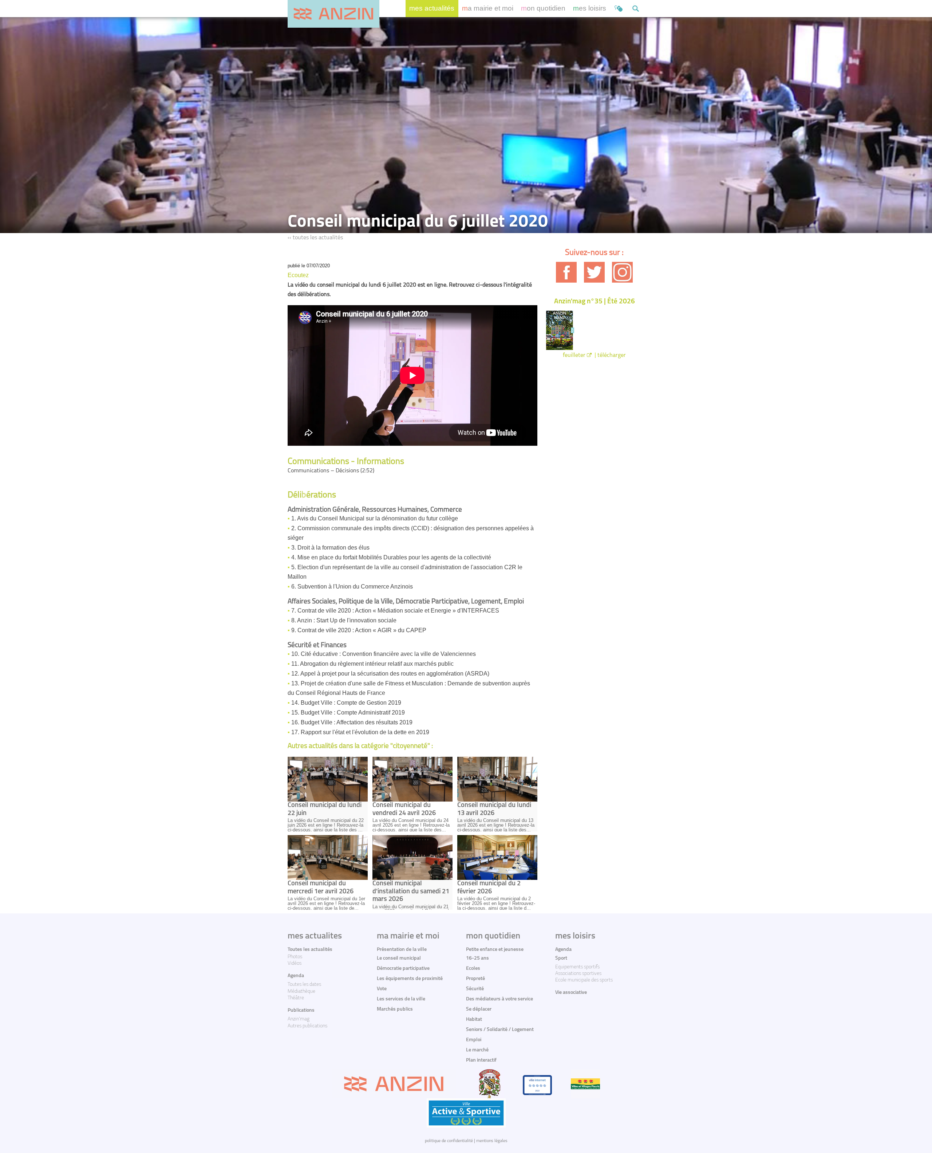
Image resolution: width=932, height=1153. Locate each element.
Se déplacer (478, 1009)
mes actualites (315, 936)
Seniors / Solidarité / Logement (500, 1029)
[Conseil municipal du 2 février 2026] (497, 857)
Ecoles (473, 968)
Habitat (474, 1019)
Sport (561, 958)
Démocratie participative (403, 968)
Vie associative (571, 992)
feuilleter (574, 355)
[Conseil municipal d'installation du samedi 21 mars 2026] (412, 857)
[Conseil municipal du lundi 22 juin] (328, 779)
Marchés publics (395, 1009)
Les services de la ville (401, 999)
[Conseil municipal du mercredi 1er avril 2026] (328, 857)
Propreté (475, 978)
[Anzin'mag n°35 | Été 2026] (594, 330)
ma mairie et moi (487, 8)
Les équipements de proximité (410, 978)
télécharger (611, 355)
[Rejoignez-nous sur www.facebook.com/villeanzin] (566, 272)
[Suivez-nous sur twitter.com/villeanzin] (594, 272)
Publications (301, 1010)
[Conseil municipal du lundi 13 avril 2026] (497, 779)
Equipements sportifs (577, 967)
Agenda (296, 976)
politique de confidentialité (449, 1141)
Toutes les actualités (310, 949)
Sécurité (475, 989)
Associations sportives (578, 973)
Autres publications (307, 1026)
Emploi (473, 1040)
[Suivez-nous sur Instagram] (622, 272)
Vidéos (294, 963)
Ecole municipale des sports (584, 980)
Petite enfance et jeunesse (495, 949)
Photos (295, 957)
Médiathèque (301, 991)
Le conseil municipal (399, 958)
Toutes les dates (304, 984)
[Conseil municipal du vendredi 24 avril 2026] (412, 779)
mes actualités (431, 8)
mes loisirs (589, 8)
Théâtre (296, 998)
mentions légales (492, 1141)
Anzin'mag (298, 1019)
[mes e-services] (618, 8)
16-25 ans (477, 958)
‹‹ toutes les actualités (315, 238)
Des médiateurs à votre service (499, 999)
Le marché (477, 1050)
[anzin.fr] (333, 14)
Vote (382, 989)
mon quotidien (543, 8)
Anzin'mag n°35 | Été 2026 (594, 301)
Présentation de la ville (402, 949)
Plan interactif (481, 1060)
